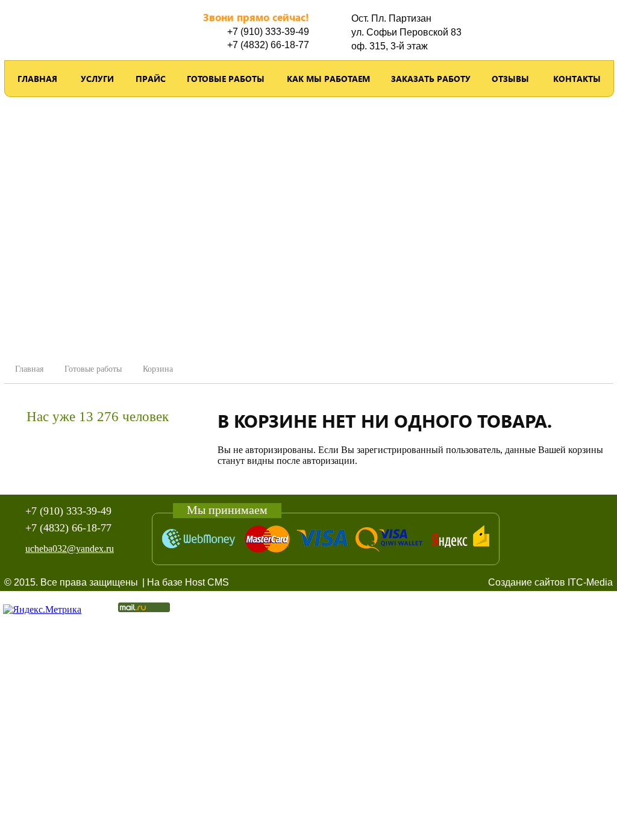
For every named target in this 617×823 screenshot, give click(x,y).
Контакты (577, 78)
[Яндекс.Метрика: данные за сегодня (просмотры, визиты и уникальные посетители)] (42, 609)
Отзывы (510, 78)
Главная (37, 78)
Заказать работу (431, 78)
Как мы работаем (328, 78)
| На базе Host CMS (185, 582)
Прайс (151, 78)
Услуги (97, 78)
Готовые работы (226, 78)
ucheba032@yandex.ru (69, 548)
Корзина (158, 369)
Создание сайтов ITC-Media (550, 582)
